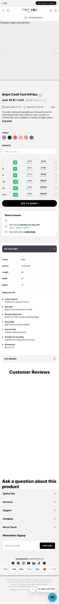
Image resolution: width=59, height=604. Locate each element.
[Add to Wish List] (40, 95)
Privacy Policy (12, 579)
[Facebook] (13, 563)
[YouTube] (28, 563)
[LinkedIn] (34, 563)
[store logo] (29, 10)
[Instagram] (23, 563)
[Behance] (44, 563)
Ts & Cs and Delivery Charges (28, 579)
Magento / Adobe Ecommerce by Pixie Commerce (30, 590)
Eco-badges (10, 358)
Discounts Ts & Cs (46, 579)
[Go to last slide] (3, 50)
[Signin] (50, 10)
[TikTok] (39, 563)
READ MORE (7, 121)
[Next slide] (55, 50)
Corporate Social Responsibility (19, 582)
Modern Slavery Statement (41, 582)
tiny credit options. (22, 232)
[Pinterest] (18, 563)
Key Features (11, 249)
